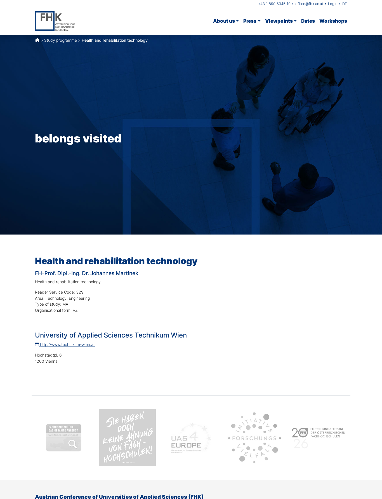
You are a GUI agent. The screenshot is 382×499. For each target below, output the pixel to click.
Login (333, 3)
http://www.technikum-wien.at (67, 344)
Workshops (333, 21)
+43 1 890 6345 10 (274, 3)
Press (249, 21)
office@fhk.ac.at (309, 3)
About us (224, 21)
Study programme (60, 40)
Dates (308, 21)
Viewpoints (279, 21)
